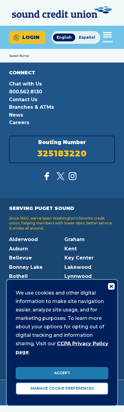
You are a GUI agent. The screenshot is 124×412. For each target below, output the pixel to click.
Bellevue (20, 258)
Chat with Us (25, 84)
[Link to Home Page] (62, 13)
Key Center (79, 258)
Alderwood (23, 239)
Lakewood (77, 267)
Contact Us (23, 99)
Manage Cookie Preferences (62, 388)
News (16, 115)
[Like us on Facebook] (48, 178)
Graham (74, 239)
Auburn (18, 249)
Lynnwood (78, 276)
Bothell (18, 276)
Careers (19, 122)
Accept (62, 373)
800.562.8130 (25, 92)
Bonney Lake (26, 267)
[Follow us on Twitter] (60, 178)
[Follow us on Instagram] (72, 178)
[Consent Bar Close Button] (111, 286)
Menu (108, 41)
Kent (70, 249)
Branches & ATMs (31, 107)
